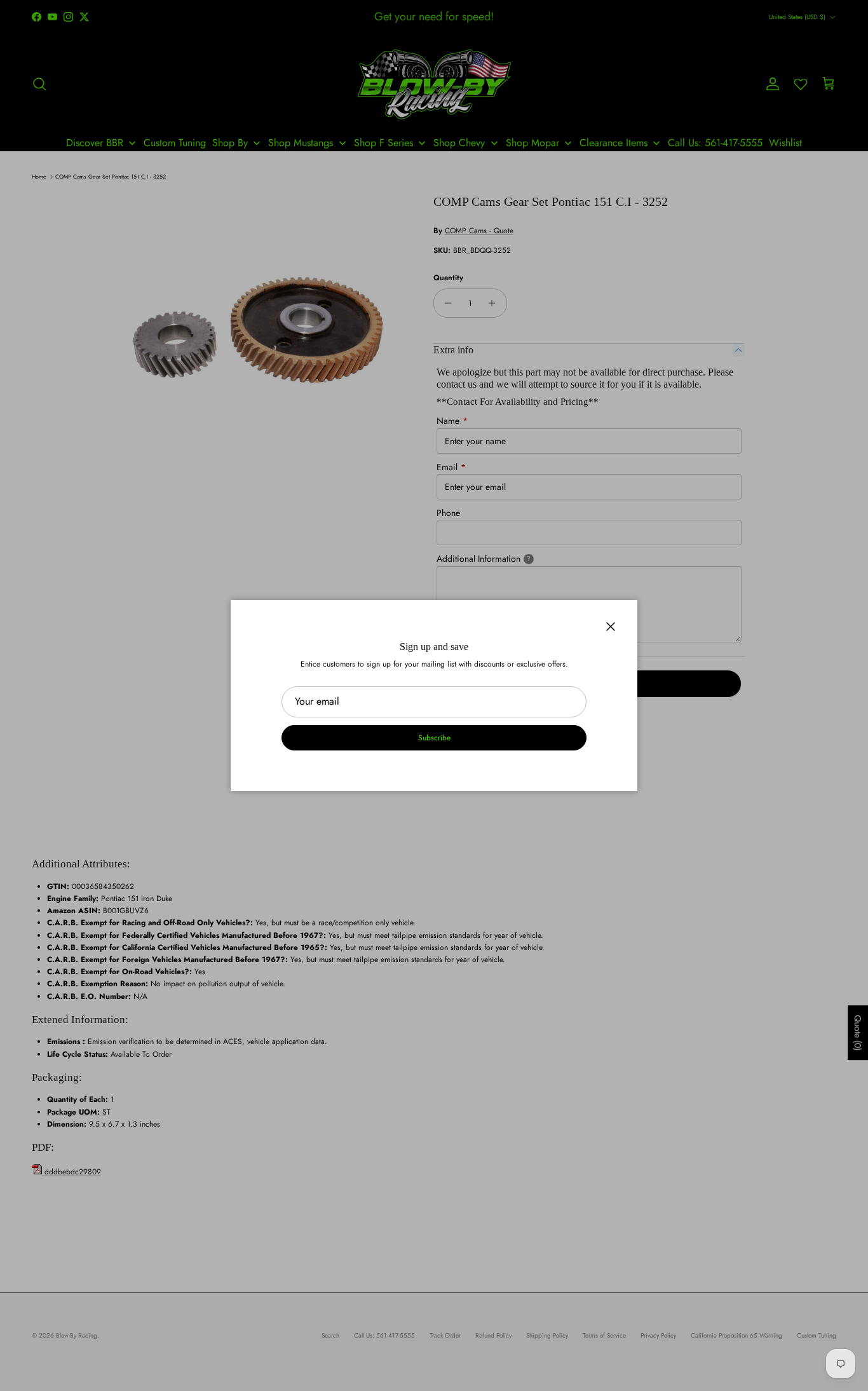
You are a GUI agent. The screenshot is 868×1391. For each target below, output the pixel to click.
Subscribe (434, 737)
